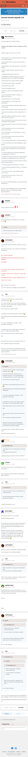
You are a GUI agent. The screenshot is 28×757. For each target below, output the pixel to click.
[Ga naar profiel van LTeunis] (2, 463)
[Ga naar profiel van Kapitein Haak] (2, 586)
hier (7, 183)
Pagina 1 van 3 (13, 30)
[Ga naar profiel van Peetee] (2, 440)
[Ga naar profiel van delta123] (2, 201)
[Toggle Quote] (3, 227)
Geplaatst (10, 38)
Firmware (9, 25)
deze (4, 41)
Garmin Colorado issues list (7, 518)
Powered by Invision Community (14, 754)
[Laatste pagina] (26, 31)
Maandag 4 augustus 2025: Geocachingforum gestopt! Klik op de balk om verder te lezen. (14, 12)
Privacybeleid (11, 751)
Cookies (24, 751)
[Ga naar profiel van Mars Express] (2, 37)
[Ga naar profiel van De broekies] (2, 511)
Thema (4, 751)
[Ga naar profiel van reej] (2, 295)
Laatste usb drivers (5, 455)
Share (7, 713)
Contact (18, 751)
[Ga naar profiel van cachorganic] (2, 240)
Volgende (21, 30)
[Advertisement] (14, 739)
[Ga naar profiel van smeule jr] (2, 215)
